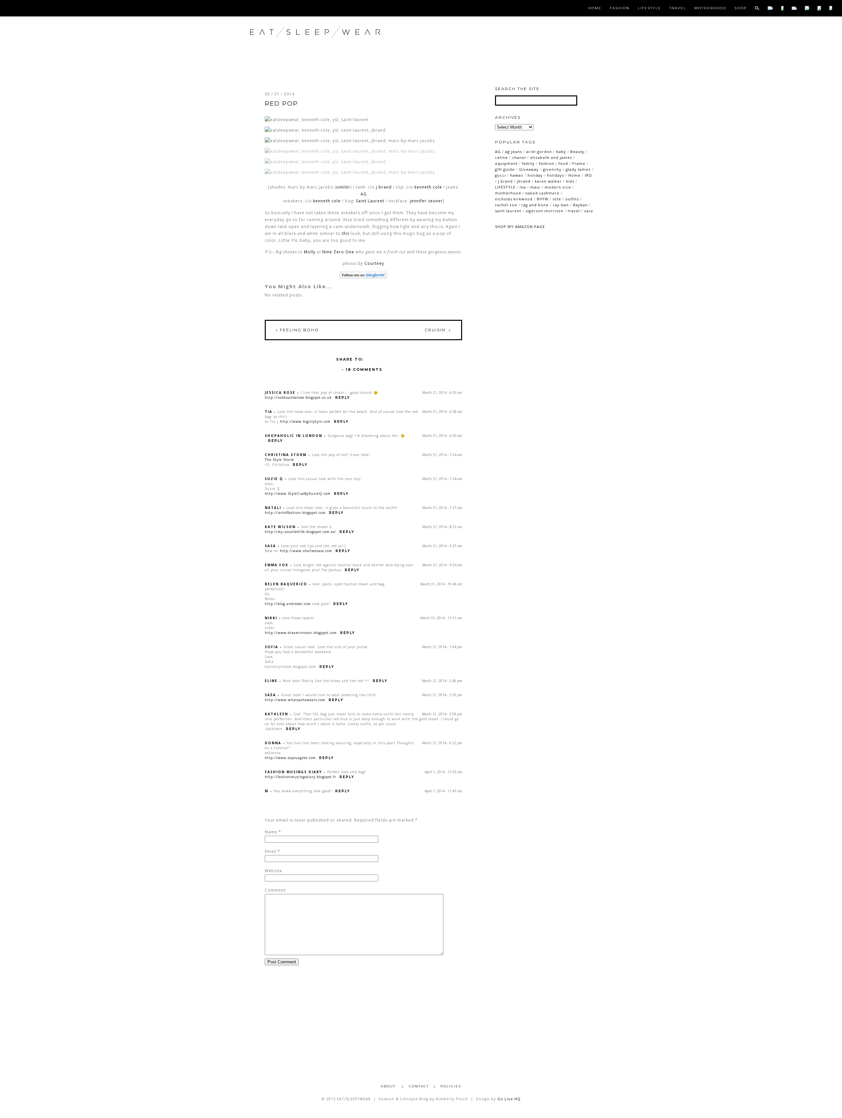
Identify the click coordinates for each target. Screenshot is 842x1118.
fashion (546, 163)
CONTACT (419, 1086)
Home (595, 8)
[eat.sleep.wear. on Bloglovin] (363, 275)
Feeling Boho (297, 329)
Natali (273, 507)
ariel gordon (539, 151)
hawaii (516, 175)
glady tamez (578, 169)
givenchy (552, 169)
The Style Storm (279, 459)
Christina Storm (286, 454)
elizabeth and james (551, 157)
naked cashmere (542, 193)
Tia (268, 411)
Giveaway (529, 169)
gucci (500, 175)
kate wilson (280, 526)
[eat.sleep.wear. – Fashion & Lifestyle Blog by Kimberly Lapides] (336, 46)
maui (535, 187)
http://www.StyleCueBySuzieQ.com (298, 493)
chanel (519, 157)
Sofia (271, 647)
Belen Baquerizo (286, 584)
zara (588, 210)
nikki (271, 618)
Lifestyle (649, 8)
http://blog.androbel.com (288, 603)
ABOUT (389, 1086)
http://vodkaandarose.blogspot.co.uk (298, 397)
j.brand (505, 181)
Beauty (577, 151)
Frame (578, 163)
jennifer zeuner (426, 201)
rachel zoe (506, 204)
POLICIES (450, 1086)
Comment (275, 890)
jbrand (524, 181)
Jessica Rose (280, 392)
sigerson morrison (544, 210)
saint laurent (508, 210)
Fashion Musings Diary (293, 772)
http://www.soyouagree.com (290, 757)
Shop (740, 8)
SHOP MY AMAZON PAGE (520, 226)
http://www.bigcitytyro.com (305, 421)
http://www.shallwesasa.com (306, 550)
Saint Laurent (370, 201)
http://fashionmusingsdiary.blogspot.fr (300, 777)
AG (363, 194)
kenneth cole (428, 187)
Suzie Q (274, 478)
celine (501, 157)
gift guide (505, 169)
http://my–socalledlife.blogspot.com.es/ (300, 531)
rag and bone (535, 204)
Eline (271, 680)
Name (271, 832)
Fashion (620, 8)
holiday (535, 175)
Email (270, 851)
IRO (588, 175)
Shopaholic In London (293, 435)
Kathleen (276, 714)
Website (273, 871)
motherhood (508, 193)
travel (574, 210)
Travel (677, 8)
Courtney (374, 263)
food (563, 163)
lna (523, 187)
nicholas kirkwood (513, 198)
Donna (273, 743)
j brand (384, 187)
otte (557, 198)
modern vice (558, 187)
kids (570, 181)
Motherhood (710, 8)
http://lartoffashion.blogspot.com (295, 512)
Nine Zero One (338, 252)
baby (561, 151)
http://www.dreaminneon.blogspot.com (301, 632)
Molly (309, 252)
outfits (572, 198)
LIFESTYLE (505, 187)
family (528, 163)
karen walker (548, 181)
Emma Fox (276, 565)
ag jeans (513, 151)
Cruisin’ (438, 329)
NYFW (542, 198)
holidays (555, 175)
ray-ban (561, 204)
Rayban (580, 204)
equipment (506, 163)
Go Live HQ (509, 1098)
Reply (342, 397)
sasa (270, 546)
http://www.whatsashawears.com (295, 700)
